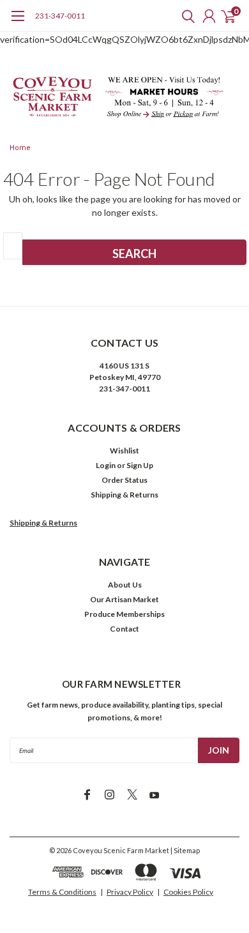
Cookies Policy (188, 892)
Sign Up (139, 465)
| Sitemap (185, 850)
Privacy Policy (130, 892)
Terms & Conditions (62, 892)
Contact (124, 628)
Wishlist (124, 450)
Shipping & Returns (124, 494)
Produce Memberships (124, 614)
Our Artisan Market (124, 599)
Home (20, 148)
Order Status (124, 480)
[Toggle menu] (17, 22)
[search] (185, 16)
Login (106, 465)
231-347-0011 (60, 15)
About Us (125, 584)
